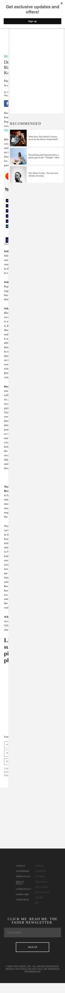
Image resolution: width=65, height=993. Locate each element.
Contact (20, 866)
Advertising (22, 871)
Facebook (40, 871)
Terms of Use (23, 876)
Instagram (41, 882)
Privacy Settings (16, 969)
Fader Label (22, 894)
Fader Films (22, 900)
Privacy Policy (20, 883)
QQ (6, 130)
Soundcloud (42, 892)
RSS (37, 903)
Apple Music (41, 887)
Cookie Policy (23, 889)
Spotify (39, 898)
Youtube (40, 876)
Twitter (39, 866)
